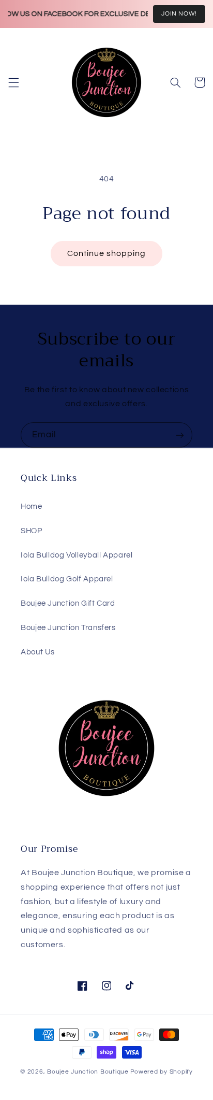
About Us (38, 652)
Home (31, 506)
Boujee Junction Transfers (68, 628)
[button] (13, 82)
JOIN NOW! (179, 13)
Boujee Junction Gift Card (68, 603)
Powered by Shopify (161, 1072)
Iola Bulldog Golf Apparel (67, 579)
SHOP (31, 531)
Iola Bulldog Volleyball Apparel (77, 555)
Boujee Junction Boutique (88, 1072)
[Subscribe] (180, 435)
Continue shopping (106, 253)
